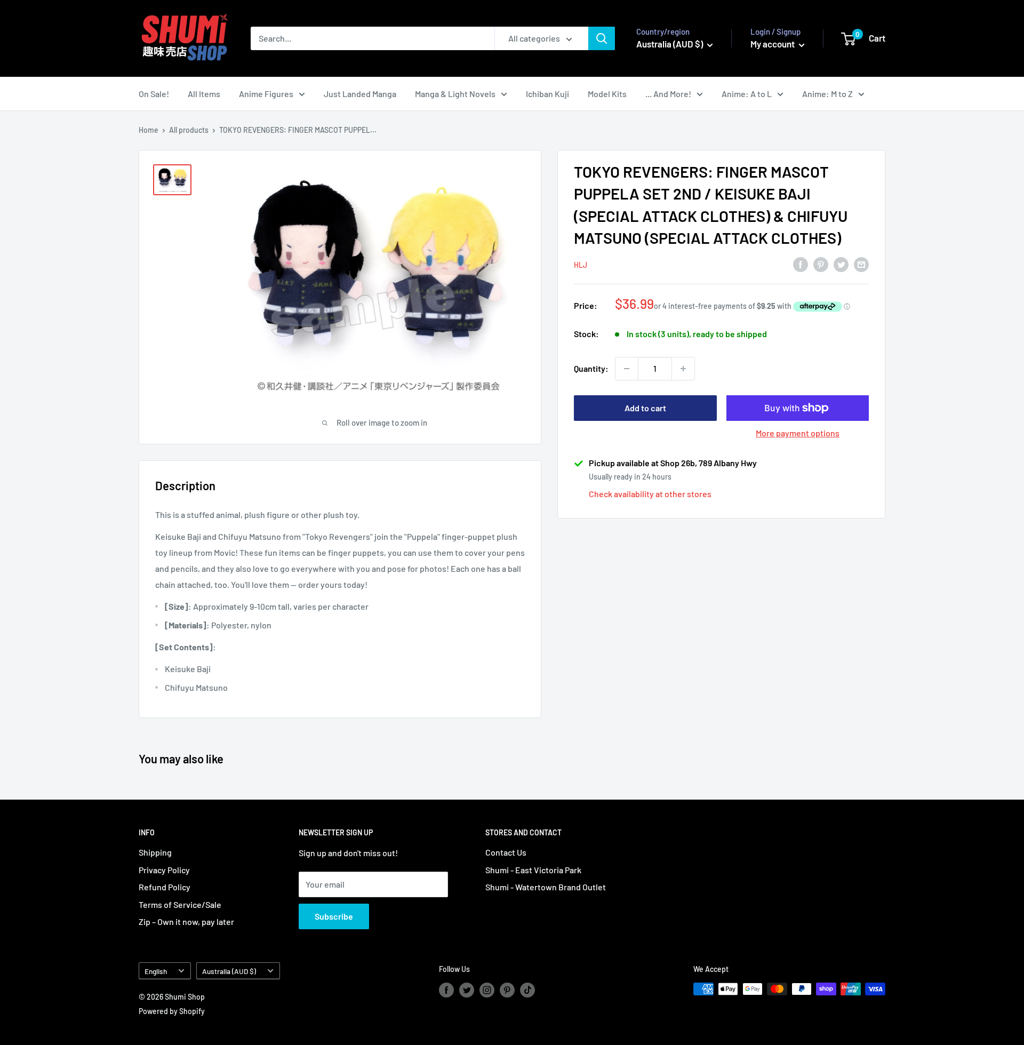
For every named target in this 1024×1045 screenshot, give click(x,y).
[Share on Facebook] (800, 264)
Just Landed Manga (360, 94)
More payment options (797, 433)
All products (189, 129)
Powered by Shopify (172, 1011)
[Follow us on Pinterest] (507, 990)
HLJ (580, 264)
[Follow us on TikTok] (527, 990)
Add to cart (645, 408)
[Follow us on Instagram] (486, 990)
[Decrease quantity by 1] (626, 368)
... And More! (668, 94)
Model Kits (607, 94)
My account (773, 43)
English (156, 971)
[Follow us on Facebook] (446, 990)
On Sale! (154, 94)
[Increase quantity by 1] (683, 368)
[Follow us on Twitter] (466, 990)
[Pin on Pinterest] (820, 264)
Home (148, 129)
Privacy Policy (164, 870)
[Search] (601, 38)
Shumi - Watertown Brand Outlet (545, 887)
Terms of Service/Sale (180, 904)
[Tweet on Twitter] (841, 264)
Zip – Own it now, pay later (186, 921)
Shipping (155, 852)
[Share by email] (861, 264)
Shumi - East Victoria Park (533, 870)
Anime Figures (266, 94)
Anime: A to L (747, 94)
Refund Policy (164, 887)
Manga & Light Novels (455, 94)
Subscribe (334, 916)
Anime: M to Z (827, 94)
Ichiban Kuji (547, 94)
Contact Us (505, 852)
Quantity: (591, 368)
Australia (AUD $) (229, 971)
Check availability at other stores (650, 494)
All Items (204, 94)
